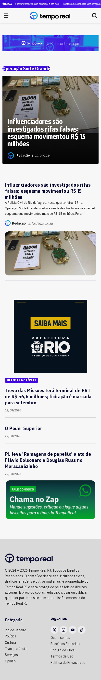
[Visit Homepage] (50, 16)
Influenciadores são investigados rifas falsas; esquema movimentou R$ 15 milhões (47, 190)
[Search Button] (94, 15)
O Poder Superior (23, 428)
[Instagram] (63, 630)
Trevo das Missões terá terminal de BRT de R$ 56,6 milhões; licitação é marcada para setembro (48, 396)
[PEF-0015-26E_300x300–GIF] (50, 336)
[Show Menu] (6, 15)
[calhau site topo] (50, 43)
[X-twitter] (54, 630)
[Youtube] (72, 630)
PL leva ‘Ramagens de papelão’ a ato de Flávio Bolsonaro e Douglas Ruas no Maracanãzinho (34, 4)
